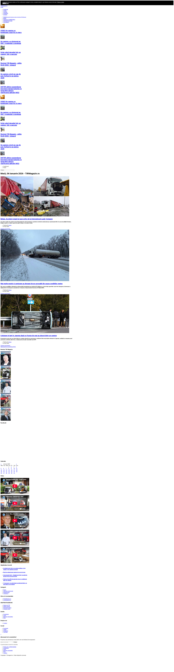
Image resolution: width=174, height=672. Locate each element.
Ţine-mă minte (6, 664)
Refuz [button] (7, 3)
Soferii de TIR (6, 605)
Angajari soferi (6, 609)
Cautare (5, 653)
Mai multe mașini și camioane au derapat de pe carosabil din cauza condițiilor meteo (32, 284)
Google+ (5, 14)
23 (11, 471)
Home (14, 17)
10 (14, 468)
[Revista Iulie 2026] (6, 364)
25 (16, 471)
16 (11, 470)
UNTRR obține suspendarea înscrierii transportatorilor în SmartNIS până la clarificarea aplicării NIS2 (11, 57)
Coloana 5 (5, 593)
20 (4, 471)
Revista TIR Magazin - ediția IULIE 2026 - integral (11, 31)
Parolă (3, 661)
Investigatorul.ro (7, 600)
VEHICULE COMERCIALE (9, 19)
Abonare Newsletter (8, 616)
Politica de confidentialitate (9, 646)
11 (16, 468)
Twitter (5, 10)
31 (14, 473)
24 (14, 471)
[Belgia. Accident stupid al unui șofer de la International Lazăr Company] (35, 216)
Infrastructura (6, 592)
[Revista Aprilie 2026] (6, 406)
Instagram (5, 13)
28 (6, 473)
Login (2, 7)
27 (4, 473)
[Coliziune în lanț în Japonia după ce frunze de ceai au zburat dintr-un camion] (35, 332)
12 (1, 470)
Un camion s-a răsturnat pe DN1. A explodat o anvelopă (11, 81)
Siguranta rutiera (7, 607)
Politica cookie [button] (60, 2)
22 (9, 471)
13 (4, 470)
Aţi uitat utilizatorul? (8, 671)
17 (14, 470)
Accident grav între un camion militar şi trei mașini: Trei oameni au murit (14, 569)
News (10, 225)
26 (1, 473)
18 (16, 470)
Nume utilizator (5, 659)
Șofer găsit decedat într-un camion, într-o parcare (11, 92)
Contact (5, 623)
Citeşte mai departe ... (6, 228)
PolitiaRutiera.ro (7, 598)
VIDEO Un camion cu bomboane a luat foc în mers (11, 70)
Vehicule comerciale (8, 591)
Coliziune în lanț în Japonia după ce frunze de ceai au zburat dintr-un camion (29, 336)
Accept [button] (4, 3)
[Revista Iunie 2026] (6, 378)
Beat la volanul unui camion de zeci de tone (14, 572)
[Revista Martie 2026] (6, 420)
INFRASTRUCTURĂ (7, 21)
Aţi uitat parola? (7, 670)
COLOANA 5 (6, 22)
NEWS (4, 18)
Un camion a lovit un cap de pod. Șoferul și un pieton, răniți (11, 43)
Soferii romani (6, 606)
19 (1, 471)
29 (9, 473)
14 (6, 470)
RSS (4, 618)
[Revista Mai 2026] (6, 392)
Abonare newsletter (8, 650)
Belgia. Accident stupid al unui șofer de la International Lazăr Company (27, 219)
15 (9, 470)
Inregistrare (6, 614)
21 (6, 471)
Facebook (5, 9)
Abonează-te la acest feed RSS (8, 346)
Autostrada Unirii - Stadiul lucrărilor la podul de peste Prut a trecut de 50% (15, 575)
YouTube (5, 12)
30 (11, 473)
